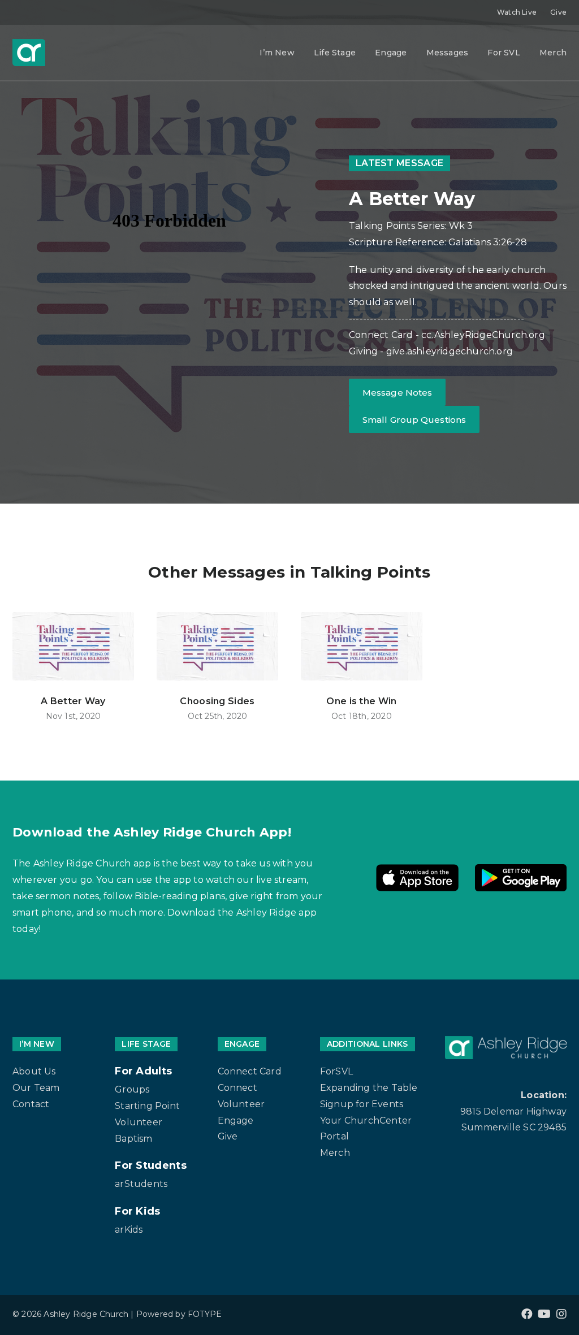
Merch (553, 52)
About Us (34, 1071)
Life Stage (335, 52)
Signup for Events (361, 1104)
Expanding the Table (369, 1087)
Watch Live (517, 12)
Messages (447, 52)
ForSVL (336, 1071)
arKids (128, 1229)
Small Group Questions (414, 419)
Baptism (133, 1138)
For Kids (137, 1211)
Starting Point (147, 1105)
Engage (391, 52)
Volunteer (138, 1122)
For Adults (143, 1071)
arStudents (141, 1183)
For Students (151, 1165)
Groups (132, 1089)
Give (558, 12)
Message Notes (397, 392)
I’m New (277, 52)
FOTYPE (205, 1314)
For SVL (503, 52)
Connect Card (250, 1071)
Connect (237, 1087)
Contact (30, 1104)
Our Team (36, 1087)
